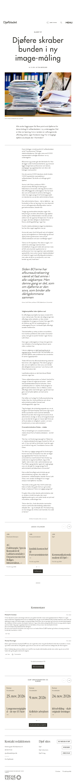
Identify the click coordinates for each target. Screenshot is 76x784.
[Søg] (61, 22)
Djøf (40, 747)
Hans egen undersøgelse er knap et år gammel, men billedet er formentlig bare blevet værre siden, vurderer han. (37, 344)
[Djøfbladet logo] (15, 22)
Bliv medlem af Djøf (64, 741)
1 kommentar (17, 654)
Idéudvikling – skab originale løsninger (61, 710)
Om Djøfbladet (9, 759)
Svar (8, 633)
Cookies (57, 771)
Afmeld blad (66, 753)
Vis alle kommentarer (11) (38, 661)
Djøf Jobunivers (43, 750)
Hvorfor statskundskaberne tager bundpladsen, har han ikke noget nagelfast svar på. (37, 227)
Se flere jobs (38, 571)
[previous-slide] (64, 527)
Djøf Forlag (42, 753)
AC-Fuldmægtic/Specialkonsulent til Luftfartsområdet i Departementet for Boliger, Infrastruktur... (16, 554)
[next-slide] (69, 527)
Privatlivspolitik (67, 771)
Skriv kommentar (38, 667)
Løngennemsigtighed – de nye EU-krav (16, 710)
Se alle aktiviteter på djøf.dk (38, 725)
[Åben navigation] (69, 22)
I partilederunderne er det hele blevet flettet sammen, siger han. (36, 374)
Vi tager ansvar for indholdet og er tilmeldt (14, 772)
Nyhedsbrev (66, 747)
